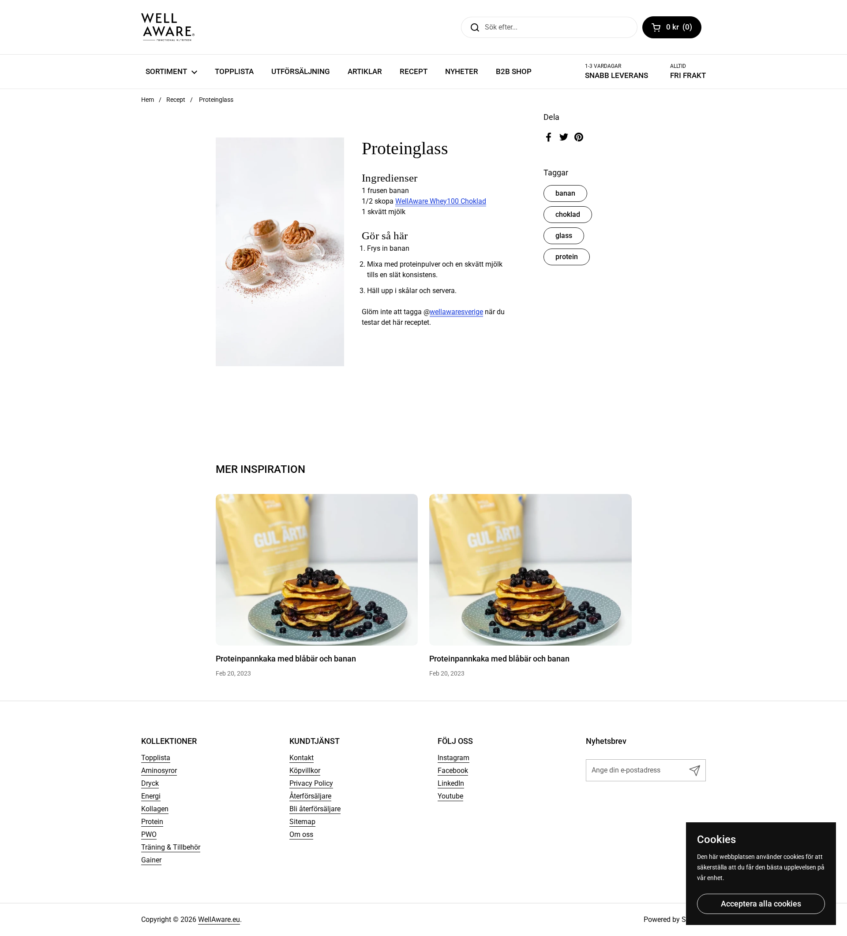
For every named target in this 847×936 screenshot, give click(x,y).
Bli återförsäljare (315, 809)
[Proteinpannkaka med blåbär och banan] (317, 570)
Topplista (155, 758)
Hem (147, 99)
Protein (152, 821)
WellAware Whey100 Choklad (440, 201)
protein (566, 257)
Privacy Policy (311, 783)
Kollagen (155, 809)
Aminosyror (159, 770)
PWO (149, 834)
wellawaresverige (456, 312)
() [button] (683, 28)
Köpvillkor (304, 770)
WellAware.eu (219, 919)
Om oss (301, 834)
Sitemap (302, 821)
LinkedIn (451, 783)
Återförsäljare (310, 796)
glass (563, 235)
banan (565, 193)
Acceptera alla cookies (761, 903)
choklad (567, 214)
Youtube (450, 796)
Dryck (150, 783)
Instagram (453, 758)
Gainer (151, 860)
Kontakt (301, 758)
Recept (175, 99)
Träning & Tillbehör (170, 847)
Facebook (453, 770)
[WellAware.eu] (168, 27)
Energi (151, 796)
